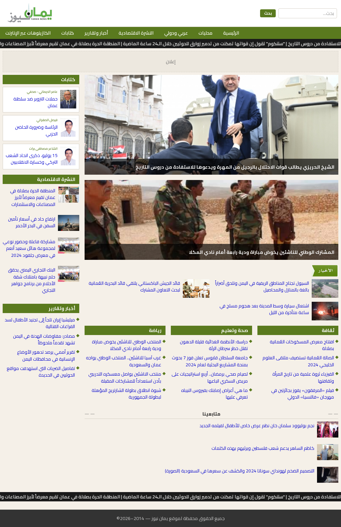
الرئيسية (231, 33)
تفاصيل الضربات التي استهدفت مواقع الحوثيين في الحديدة (41, 371)
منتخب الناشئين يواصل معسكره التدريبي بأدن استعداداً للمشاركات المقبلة (124, 377)
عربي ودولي (176, 33)
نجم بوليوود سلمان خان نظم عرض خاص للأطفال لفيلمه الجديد (256, 426)
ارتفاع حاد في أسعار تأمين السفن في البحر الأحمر (31, 222)
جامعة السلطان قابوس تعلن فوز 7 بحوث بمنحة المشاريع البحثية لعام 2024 (209, 361)
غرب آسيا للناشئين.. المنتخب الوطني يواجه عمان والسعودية (123, 361)
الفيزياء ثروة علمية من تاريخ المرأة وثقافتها (303, 377)
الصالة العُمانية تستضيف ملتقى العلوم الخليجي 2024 (298, 361)
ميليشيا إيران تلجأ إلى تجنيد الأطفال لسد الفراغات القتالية (40, 323)
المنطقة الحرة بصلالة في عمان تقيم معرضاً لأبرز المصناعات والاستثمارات (32, 197)
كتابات (67, 33)
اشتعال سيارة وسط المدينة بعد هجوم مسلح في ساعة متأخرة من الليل (264, 309)
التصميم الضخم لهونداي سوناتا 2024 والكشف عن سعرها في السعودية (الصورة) (239, 471)
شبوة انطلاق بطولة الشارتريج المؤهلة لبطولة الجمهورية (126, 393)
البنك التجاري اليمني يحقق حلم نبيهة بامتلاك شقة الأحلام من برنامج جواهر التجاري (31, 280)
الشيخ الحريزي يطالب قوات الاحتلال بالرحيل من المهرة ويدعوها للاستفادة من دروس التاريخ (235, 167)
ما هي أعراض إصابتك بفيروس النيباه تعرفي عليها (214, 393)
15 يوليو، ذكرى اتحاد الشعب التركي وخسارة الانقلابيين (32, 158)
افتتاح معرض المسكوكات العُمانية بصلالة (302, 345)
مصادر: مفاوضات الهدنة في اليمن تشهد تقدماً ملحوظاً (44, 339)
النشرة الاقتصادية (136, 33)
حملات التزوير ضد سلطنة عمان (35, 102)
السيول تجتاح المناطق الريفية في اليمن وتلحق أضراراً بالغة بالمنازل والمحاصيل (262, 286)
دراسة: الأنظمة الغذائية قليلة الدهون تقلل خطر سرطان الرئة (213, 345)
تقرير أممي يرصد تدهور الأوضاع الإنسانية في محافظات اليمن (46, 355)
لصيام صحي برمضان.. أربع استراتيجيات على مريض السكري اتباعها (209, 377)
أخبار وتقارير (96, 33)
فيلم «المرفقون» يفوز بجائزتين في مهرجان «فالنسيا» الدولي (302, 393)
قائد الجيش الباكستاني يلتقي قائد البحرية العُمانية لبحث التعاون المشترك (134, 286)
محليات (205, 33)
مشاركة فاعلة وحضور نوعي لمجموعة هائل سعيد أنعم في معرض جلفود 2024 (29, 248)
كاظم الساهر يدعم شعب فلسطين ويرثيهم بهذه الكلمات (262, 448)
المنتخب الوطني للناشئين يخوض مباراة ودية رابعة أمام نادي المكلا (126, 345)
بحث (268, 13)
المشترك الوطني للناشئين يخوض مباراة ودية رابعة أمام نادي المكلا (261, 252)
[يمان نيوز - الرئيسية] (29, 13)
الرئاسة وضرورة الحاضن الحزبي (36, 130)
